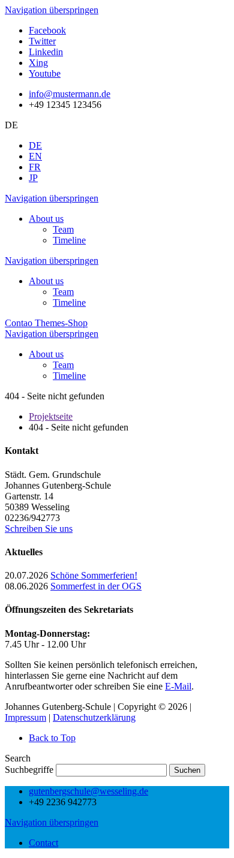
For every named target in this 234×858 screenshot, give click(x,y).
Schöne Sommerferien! (93, 575)
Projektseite (51, 416)
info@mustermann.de (69, 94)
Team (63, 229)
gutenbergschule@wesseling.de (88, 791)
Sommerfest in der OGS (96, 586)
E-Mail (178, 686)
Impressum (25, 717)
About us (46, 218)
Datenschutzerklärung (94, 717)
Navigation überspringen (51, 10)
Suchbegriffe (29, 769)
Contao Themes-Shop (46, 323)
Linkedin (46, 52)
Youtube (45, 73)
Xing (38, 63)
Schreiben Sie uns (39, 528)
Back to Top (52, 738)
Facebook (47, 30)
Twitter (42, 41)
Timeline (69, 240)
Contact (43, 843)
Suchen (187, 770)
